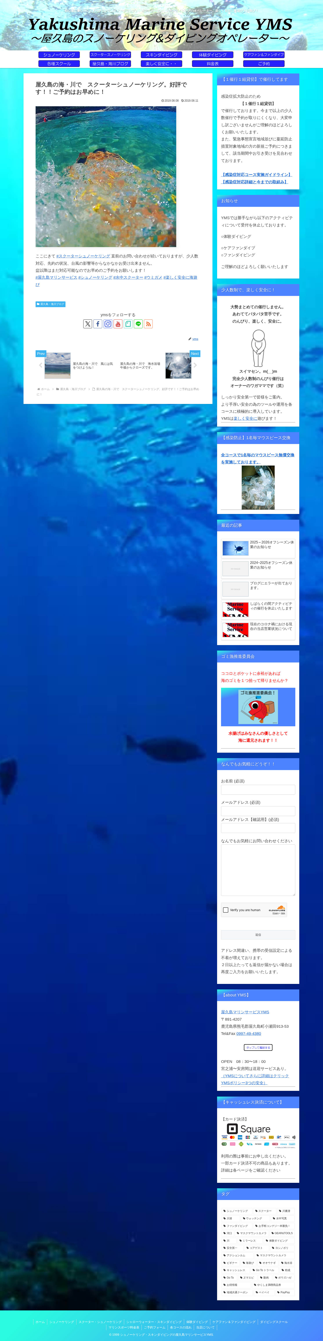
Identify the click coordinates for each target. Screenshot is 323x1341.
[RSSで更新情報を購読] (148, 323)
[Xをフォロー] (87, 323)
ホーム (40, 1322)
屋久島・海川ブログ (52, 304)
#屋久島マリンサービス (56, 277)
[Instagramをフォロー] (107, 323)
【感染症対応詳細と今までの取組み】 (254, 182)
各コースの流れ (181, 1327)
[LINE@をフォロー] (138, 323)
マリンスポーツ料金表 (124, 1327)
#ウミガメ (153, 277)
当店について (205, 1327)
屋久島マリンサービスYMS (245, 1012)
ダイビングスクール (274, 1322)
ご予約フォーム (154, 1327)
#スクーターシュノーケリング (83, 256)
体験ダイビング (197, 1322)
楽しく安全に (245, 418)
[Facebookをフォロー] (97, 323)
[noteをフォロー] (128, 323)
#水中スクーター (128, 277)
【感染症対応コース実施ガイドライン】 (256, 174)
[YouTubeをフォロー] (118, 323)
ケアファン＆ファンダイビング (234, 1322)
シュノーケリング (61, 1322)
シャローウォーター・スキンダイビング (154, 1322)
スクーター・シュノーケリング (100, 1322)
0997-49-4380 (248, 1033)
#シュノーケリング (95, 277)
